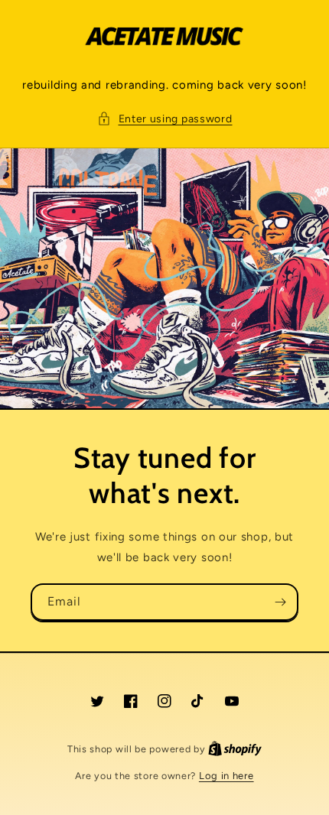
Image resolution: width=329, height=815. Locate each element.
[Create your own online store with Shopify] (235, 749)
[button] (165, 118)
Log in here (226, 775)
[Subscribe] (280, 602)
